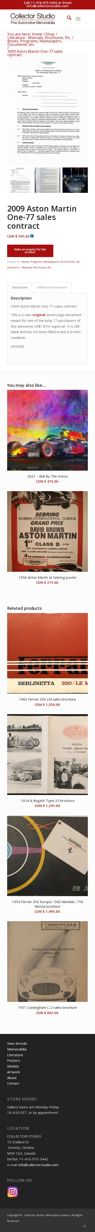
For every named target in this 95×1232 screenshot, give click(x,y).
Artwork (13, 1072)
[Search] (66, 18)
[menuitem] (66, 18)
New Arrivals (17, 1043)
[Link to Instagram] (84, 1226)
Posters (13, 1060)
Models (13, 1066)
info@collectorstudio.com (47, 6)
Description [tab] (19, 287)
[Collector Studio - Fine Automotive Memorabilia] (39, 18)
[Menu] (78, 18)
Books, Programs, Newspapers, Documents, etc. (51, 261)
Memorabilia (17, 1049)
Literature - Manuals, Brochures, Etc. (29, 267)
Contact (13, 1083)
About (12, 1077)
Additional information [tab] (52, 287)
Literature (15, 1055)
